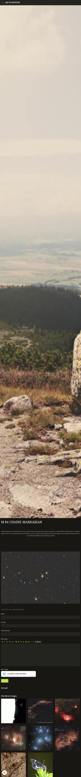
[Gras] (2, 642)
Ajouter (4, 681)
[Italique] (4, 642)
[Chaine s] (40, 578)
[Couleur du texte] (13, 642)
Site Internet (5, 630)
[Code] (31, 642)
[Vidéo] (28, 642)
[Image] (26, 642)
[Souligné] (7, 642)
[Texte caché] (23, 642)
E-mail (3, 622)
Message (4, 639)
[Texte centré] (18, 642)
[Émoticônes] (33, 642)
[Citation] (16, 642)
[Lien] (21, 642)
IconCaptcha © (32, 675)
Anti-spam (4, 669)
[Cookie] (4, 772)
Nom (2, 614)
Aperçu (38, 642)
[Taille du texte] (9, 642)
